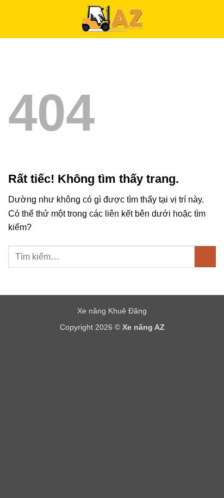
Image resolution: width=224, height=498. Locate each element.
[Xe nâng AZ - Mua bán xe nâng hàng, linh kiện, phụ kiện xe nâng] (112, 19)
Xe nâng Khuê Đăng (112, 310)
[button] (14, 18)
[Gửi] (205, 256)
